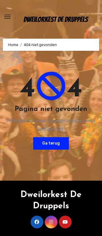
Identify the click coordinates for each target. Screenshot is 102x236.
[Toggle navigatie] (7, 16)
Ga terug (51, 143)
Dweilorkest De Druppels (56, 19)
